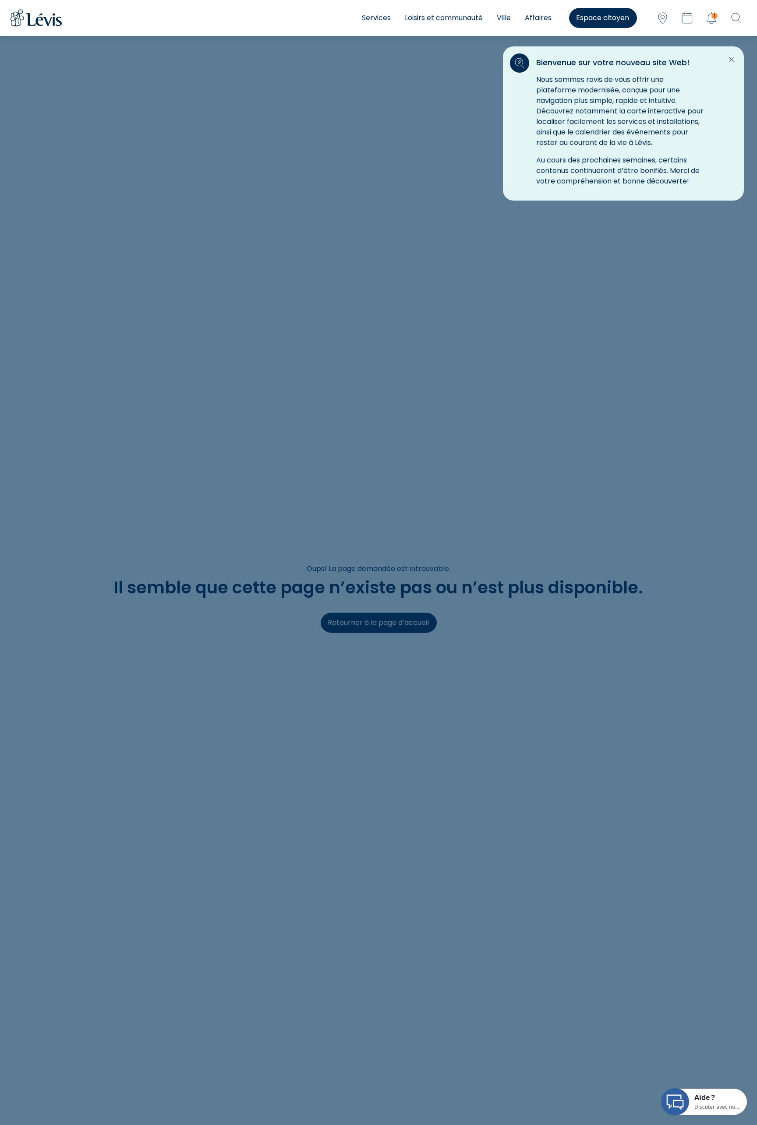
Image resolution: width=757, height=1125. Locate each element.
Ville (504, 18)
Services (376, 18)
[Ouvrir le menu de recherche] (735, 17)
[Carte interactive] (662, 17)
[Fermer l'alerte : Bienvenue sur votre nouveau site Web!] (731, 59)
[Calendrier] (686, 17)
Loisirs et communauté (444, 18)
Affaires (538, 18)
